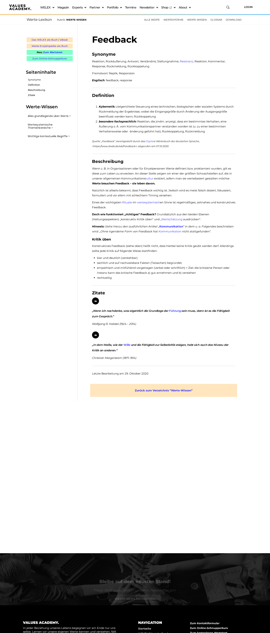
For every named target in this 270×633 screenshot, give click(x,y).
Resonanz (186, 61)
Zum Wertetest (52, 52)
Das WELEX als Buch (45, 39)
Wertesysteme (173, 19)
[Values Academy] (20, 7)
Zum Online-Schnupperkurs (49, 58)
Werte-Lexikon (39, 19)
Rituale (127, 202)
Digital (150, 141)
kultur (149, 178)
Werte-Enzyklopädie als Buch (50, 45)
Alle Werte (152, 19)
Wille (126, 345)
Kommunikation (171, 226)
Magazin (63, 7)
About (183, 7)
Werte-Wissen (197, 19)
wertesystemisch (148, 202)
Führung (175, 311)
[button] (49, 116)
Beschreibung (36, 90)
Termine (130, 7)
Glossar (216, 19)
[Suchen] (228, 7)
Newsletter (147, 7)
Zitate (31, 95)
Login (248, 7)
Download (234, 19)
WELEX (45, 7)
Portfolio (112, 7)
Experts (77, 7)
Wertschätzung (171, 219)
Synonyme (34, 79)
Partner (94, 7)
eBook (64, 39)
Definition (34, 84)
